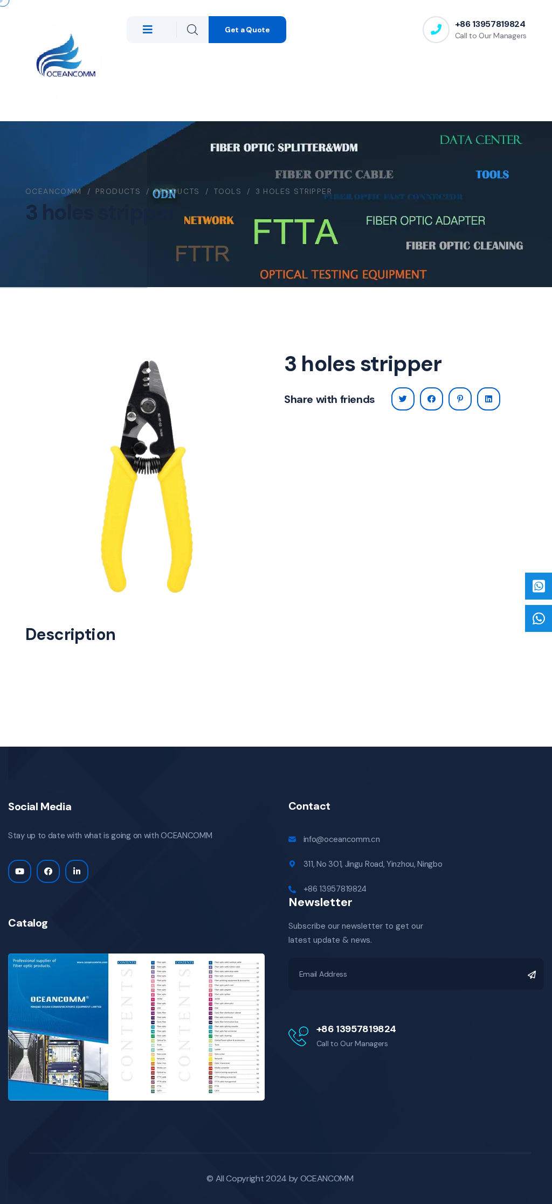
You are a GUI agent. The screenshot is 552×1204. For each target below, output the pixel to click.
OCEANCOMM (327, 1178)
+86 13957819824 (490, 24)
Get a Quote (247, 29)
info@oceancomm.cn (341, 839)
